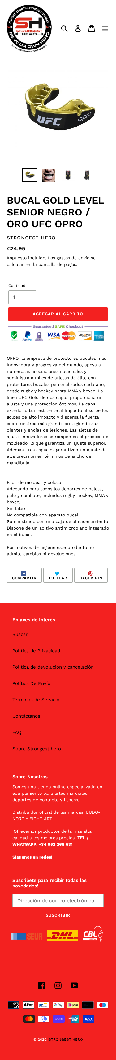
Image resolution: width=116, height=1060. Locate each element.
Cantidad (16, 285)
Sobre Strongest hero (36, 749)
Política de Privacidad (36, 651)
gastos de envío (73, 257)
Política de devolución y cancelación (53, 667)
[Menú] (105, 28)
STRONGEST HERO (66, 1039)
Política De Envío (31, 683)
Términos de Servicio (35, 699)
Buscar (20, 634)
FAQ (16, 732)
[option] (29, 174)
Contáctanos (26, 716)
